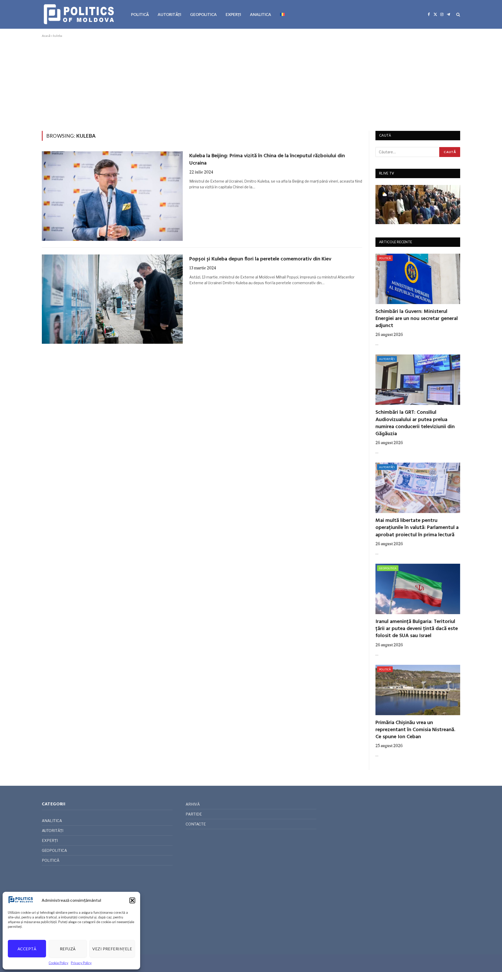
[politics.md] (79, 14)
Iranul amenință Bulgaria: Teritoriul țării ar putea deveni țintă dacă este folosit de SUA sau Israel (416, 629)
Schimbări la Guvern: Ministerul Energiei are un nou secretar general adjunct (416, 319)
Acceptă (27, 948)
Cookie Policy (58, 963)
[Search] (457, 14)
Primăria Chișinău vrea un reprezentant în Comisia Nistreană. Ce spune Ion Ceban (415, 730)
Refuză (68, 948)
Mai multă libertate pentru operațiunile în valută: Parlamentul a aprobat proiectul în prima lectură (417, 528)
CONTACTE (196, 824)
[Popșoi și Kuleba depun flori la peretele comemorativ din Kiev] (112, 299)
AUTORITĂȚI (169, 14)
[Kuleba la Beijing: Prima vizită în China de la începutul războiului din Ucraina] (112, 196)
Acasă (46, 36)
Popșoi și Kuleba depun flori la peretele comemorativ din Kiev (260, 259)
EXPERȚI (233, 14)
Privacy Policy (81, 963)
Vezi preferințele (112, 948)
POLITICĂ (140, 14)
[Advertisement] (251, 83)
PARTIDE (194, 814)
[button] (132, 900)
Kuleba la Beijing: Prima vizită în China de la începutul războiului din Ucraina (267, 160)
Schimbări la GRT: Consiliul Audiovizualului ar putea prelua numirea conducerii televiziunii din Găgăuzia (415, 423)
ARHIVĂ (193, 804)
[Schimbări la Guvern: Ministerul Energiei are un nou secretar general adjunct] (417, 279)
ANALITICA (260, 14)
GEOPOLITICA (203, 14)
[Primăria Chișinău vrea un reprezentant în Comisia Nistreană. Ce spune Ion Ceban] (417, 690)
